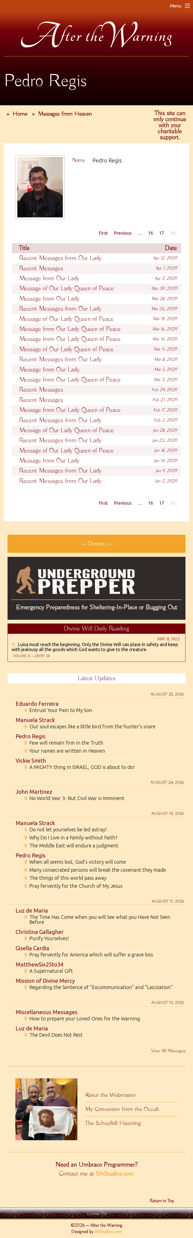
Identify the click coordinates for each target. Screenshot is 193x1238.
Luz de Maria (32, 910)
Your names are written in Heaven (64, 750)
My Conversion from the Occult (122, 1109)
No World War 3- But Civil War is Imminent (74, 798)
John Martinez (34, 791)
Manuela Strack (35, 720)
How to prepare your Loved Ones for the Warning (82, 1018)
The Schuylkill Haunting (113, 1123)
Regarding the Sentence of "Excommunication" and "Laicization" (98, 987)
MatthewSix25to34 (39, 964)
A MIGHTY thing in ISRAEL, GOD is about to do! (79, 767)
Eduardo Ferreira (37, 703)
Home (20, 114)
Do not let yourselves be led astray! (65, 829)
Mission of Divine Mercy (45, 981)
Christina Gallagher (40, 932)
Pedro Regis (30, 736)
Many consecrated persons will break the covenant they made (95, 869)
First (103, 232)
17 (161, 232)
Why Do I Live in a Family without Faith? (70, 837)
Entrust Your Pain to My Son (58, 710)
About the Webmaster (110, 1095)
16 (150, 232)
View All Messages (168, 1051)
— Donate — (96, 544)
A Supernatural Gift (48, 971)
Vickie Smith (31, 760)
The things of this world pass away (65, 877)
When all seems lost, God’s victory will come (75, 861)
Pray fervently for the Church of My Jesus (73, 886)
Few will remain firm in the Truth (63, 742)
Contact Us (96, 1213)
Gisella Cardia (32, 948)
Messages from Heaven (65, 114)
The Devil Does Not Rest (53, 1034)
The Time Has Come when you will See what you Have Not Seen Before (97, 920)
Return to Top (162, 1201)
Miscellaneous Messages (46, 1012)
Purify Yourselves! (46, 938)
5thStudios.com (115, 1174)
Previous (122, 232)
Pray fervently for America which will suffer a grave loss (88, 954)
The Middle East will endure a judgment (71, 845)
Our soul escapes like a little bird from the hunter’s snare (90, 726)
